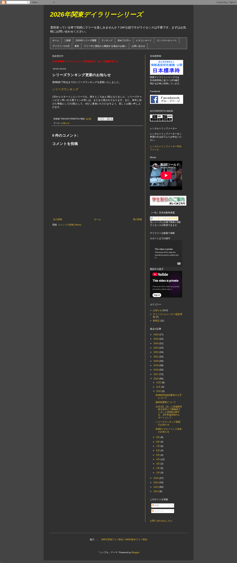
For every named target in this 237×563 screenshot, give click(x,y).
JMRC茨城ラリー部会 (112, 539)
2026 (156, 334)
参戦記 (156, 320)
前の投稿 (137, 219)
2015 (156, 478)
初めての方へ (124, 40)
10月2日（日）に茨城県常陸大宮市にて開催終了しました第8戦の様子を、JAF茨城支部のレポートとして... (169, 412)
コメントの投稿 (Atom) (69, 224)
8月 (158, 441)
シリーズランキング (65, 89)
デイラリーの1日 (61, 46)
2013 (156, 487)
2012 (156, 491)
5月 (158, 455)
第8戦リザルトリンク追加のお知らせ (169, 430)
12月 (159, 382)
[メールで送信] (99, 119)
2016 (156, 378)
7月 (158, 446)
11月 (158, 387)
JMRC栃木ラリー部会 (136, 539)
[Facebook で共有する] (108, 119)
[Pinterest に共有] (111, 119)
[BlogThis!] (102, 119)
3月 (158, 463)
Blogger (135, 552)
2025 (156, 339)
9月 (158, 437)
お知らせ (65, 123)
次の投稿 (57, 219)
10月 (159, 391)
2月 (158, 468)
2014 (156, 482)
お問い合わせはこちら (161, 520)
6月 (158, 450)
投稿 (156, 505)
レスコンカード (144, 40)
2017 (156, 374)
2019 (156, 365)
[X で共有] (105, 119)
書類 (76, 46)
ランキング (107, 40)
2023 (156, 347)
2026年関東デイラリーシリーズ (96, 14)
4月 (158, 459)
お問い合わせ (138, 46)
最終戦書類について (166, 402)
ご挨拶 (67, 40)
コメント (158, 511)
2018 (156, 369)
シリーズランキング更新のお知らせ (168, 423)
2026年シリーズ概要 (86, 40)
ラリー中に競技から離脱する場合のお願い (105, 46)
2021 (156, 356)
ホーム (55, 40)
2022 (156, 352)
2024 (156, 343)
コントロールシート (167, 40)
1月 (158, 472)
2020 (156, 361)
